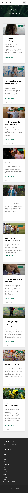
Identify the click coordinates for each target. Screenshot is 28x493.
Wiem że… (9, 163)
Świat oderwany (12, 365)
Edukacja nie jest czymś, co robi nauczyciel (12, 324)
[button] (24, 2)
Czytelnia (6, 464)
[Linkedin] (10, 449)
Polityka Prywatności (14, 488)
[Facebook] (3, 449)
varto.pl (14, 491)
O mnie (5, 454)
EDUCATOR (7, 2)
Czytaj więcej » (9, 57)
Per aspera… (10, 200)
